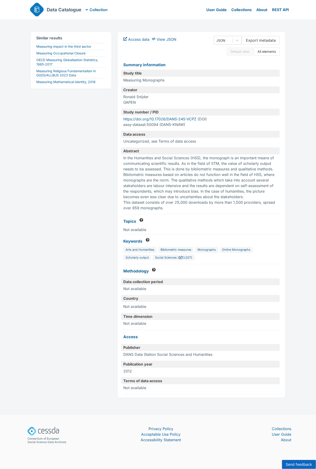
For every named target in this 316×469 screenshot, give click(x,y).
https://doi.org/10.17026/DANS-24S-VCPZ (159, 119)
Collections (241, 9)
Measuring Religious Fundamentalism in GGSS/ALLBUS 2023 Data (66, 73)
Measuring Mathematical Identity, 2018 (66, 82)
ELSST (186, 257)
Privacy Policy (161, 428)
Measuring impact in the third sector (63, 46)
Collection (99, 9)
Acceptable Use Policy (160, 434)
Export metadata (261, 40)
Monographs (207, 249)
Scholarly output (137, 257)
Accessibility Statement (161, 440)
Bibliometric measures (176, 249)
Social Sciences (166, 257)
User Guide (216, 9)
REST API (280, 9)
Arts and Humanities (140, 249)
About (261, 9)
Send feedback (299, 464)
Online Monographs (236, 249)
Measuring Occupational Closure (61, 53)
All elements (266, 51)
